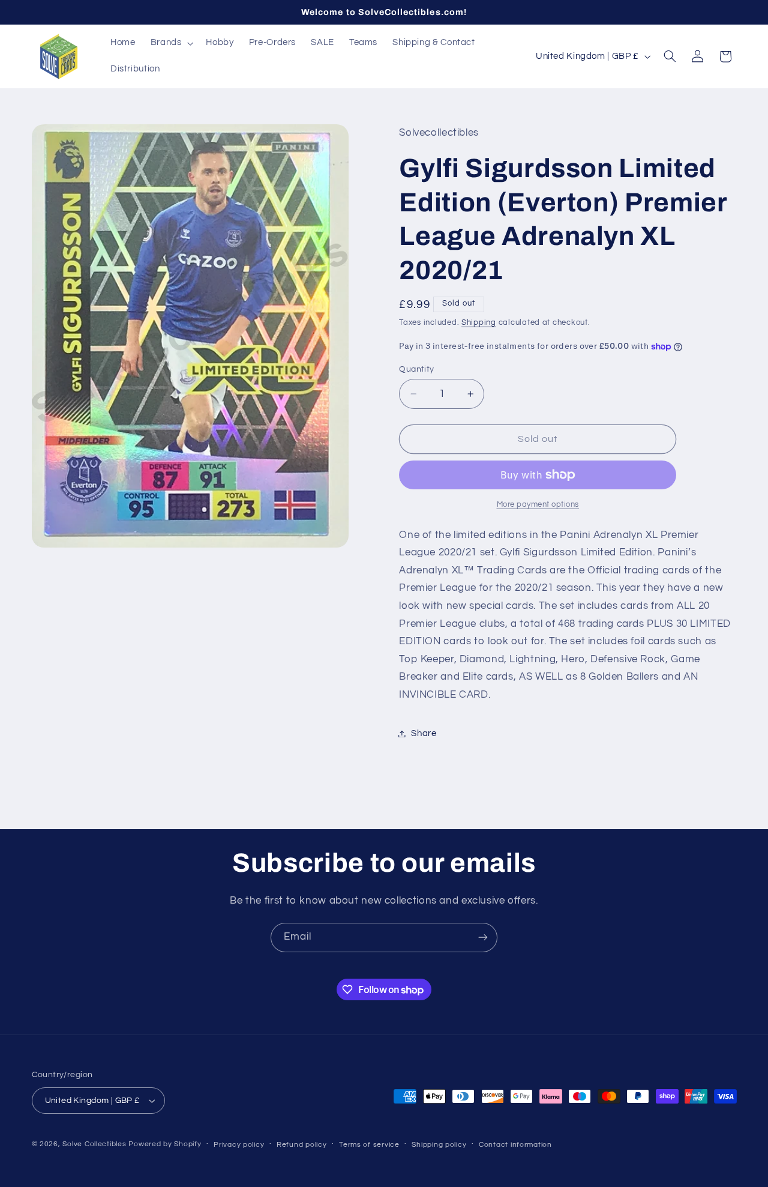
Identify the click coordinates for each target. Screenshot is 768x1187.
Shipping (478, 323)
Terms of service (369, 1144)
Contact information (515, 1144)
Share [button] (423, 733)
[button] (171, 43)
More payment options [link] (538, 505)
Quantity (416, 369)
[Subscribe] (483, 937)
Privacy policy (239, 1144)
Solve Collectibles (94, 1144)
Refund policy (302, 1144)
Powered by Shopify (164, 1144)
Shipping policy (439, 1144)
